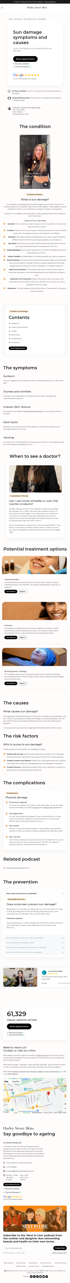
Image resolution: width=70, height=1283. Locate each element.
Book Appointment (25, 59)
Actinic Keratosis (13, 250)
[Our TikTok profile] (37, 1276)
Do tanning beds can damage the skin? (20, 943)
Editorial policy (8, 1263)
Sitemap (26, 1276)
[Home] (37, 7)
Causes (14, 331)
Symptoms (15, 323)
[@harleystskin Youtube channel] (40, 1276)
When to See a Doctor (19, 327)
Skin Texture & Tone (30, 19)
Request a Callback (22, 63)
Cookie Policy (32, 1263)
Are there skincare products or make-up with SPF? (24, 938)
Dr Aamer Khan (34, 107)
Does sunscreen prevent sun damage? (21, 893)
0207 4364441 (12, 1167)
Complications (16, 338)
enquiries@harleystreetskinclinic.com (20, 1171)
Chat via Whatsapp (22, 66)
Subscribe (60, 1248)
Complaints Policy (60, 1263)
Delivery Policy (21, 1266)
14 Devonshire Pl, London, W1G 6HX (19, 1163)
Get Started (10, 591)
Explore (22, 591)
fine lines (36, 807)
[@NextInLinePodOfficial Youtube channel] (43, 1276)
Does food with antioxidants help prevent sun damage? (26, 947)
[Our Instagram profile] (34, 1276)
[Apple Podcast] (46, 1276)
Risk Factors (15, 335)
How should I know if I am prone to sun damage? (24, 952)
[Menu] (2, 8)
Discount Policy (34, 1266)
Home (11, 19)
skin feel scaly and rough (33, 411)
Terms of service (45, 1263)
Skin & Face (18, 19)
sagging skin (48, 807)
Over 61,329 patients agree (13, 1199)
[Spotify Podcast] (31, 1276)
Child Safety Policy (48, 1266)
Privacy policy (21, 1263)
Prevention (15, 342)
